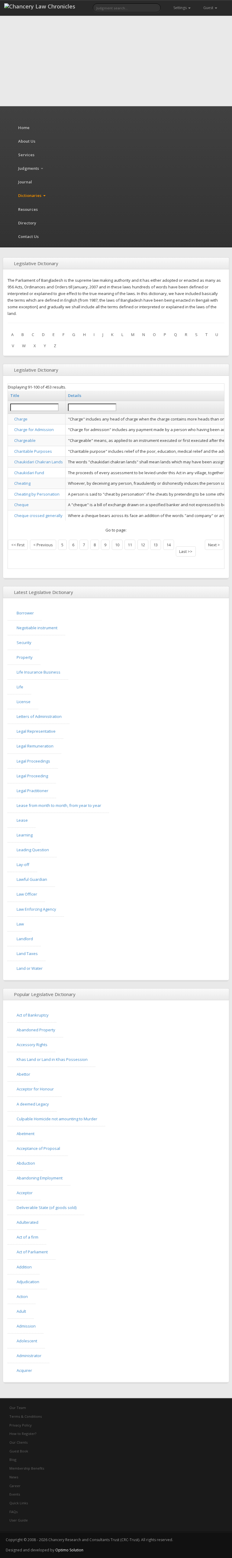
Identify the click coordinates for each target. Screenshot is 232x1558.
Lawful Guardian (32, 879)
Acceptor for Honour (35, 1089)
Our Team (17, 1407)
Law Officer (27, 894)
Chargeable (25, 440)
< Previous (43, 544)
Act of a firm (27, 1237)
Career (14, 1485)
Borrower (25, 613)
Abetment (25, 1133)
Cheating (22, 483)
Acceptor (25, 1192)
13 (155, 544)
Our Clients (17, 1442)
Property (25, 657)
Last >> (185, 551)
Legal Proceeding (32, 776)
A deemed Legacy (33, 1104)
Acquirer (24, 1370)
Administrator (29, 1355)
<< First (17, 544)
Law (20, 924)
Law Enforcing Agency (36, 909)
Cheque (21, 504)
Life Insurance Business (38, 672)
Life (20, 687)
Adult (21, 1311)
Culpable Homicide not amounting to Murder (57, 1119)
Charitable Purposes (33, 451)
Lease (22, 820)
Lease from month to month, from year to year (59, 805)
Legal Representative (36, 731)
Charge (20, 419)
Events (14, 1494)
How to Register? (22, 1433)
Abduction (26, 1163)
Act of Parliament (32, 1252)
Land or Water (30, 968)
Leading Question (33, 849)
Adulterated (27, 1222)
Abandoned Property (36, 1030)
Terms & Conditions (25, 1416)
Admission (26, 1326)
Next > (214, 544)
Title (14, 395)
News (13, 1477)
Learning (25, 835)
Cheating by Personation (37, 494)
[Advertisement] (116, 61)
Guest (208, 7)
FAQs (13, 1511)
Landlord (25, 938)
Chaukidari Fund (29, 472)
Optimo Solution (69, 1550)
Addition (24, 1267)
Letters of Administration (39, 716)
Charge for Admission (34, 429)
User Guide (18, 1520)
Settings (180, 7)
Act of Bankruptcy (33, 1015)
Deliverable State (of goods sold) (46, 1207)
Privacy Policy (20, 1425)
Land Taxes (27, 953)
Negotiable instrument (37, 627)
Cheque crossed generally (38, 515)
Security (24, 642)
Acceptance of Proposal (38, 1148)
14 (168, 544)
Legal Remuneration (35, 746)
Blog (12, 1459)
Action (22, 1296)
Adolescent (27, 1341)
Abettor (23, 1074)
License (24, 701)
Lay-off (23, 864)
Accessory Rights (32, 1044)
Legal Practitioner (32, 790)
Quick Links (18, 1503)
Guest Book (18, 1451)
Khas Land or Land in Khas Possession (52, 1059)
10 (117, 544)
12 (143, 544)
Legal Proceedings (33, 761)
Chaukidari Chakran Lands (38, 462)
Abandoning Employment (40, 1178)
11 (130, 544)
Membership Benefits (26, 1468)
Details (74, 395)
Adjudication (28, 1281)
